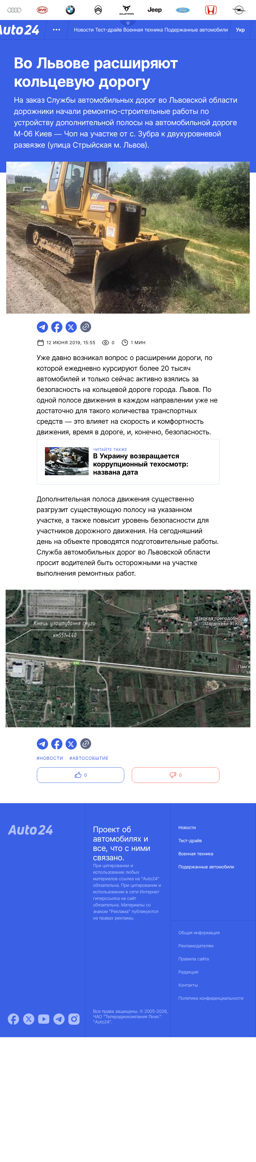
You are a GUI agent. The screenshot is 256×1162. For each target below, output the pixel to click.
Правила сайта (194, 959)
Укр (240, 30)
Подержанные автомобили (196, 30)
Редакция (188, 972)
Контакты (188, 985)
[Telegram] (59, 1019)
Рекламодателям (196, 946)
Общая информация (199, 932)
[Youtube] (43, 1019)
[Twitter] (28, 1019)
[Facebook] (13, 1019)
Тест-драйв (108, 30)
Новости (84, 30)
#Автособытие (89, 758)
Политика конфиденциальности (211, 998)
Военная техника (143, 30)
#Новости (50, 758)
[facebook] (56, 327)
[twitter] (71, 327)
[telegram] (42, 327)
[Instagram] (74, 1019)
